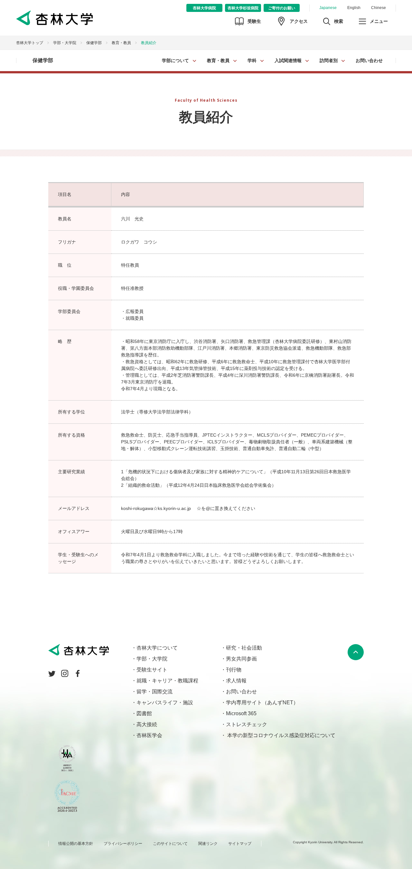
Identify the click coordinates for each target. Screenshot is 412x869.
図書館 (144, 713)
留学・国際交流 (154, 691)
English (353, 7)
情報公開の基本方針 (75, 843)
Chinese (378, 7)
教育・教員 (218, 60)
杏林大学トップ (29, 43)
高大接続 (146, 724)
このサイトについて (170, 843)
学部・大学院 (64, 43)
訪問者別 (329, 60)
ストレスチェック (246, 724)
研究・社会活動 (244, 648)
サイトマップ (239, 843)
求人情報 (236, 680)
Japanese (328, 7)
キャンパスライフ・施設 (164, 702)
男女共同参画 (241, 658)
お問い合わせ (369, 60)
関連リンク (208, 843)
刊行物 (233, 669)
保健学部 (94, 43)
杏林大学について (157, 648)
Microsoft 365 (241, 713)
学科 (252, 60)
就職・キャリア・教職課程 (167, 680)
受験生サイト (151, 669)
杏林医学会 (149, 735)
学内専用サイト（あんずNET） (262, 702)
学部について (175, 60)
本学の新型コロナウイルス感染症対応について (280, 735)
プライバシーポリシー (123, 843)
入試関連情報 (288, 60)
